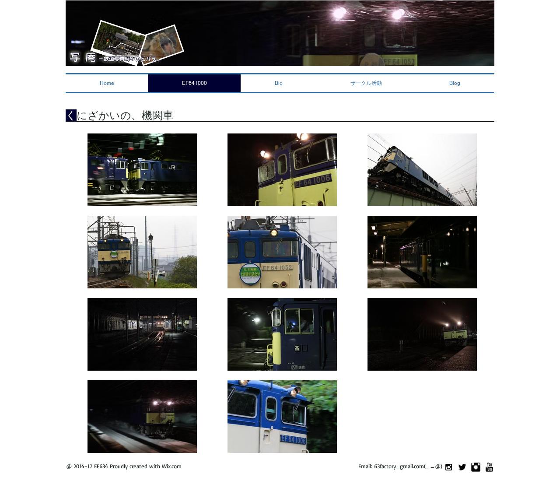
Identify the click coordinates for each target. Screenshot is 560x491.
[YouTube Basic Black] (489, 467)
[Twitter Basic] (462, 467)
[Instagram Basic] (475, 467)
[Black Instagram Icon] (448, 467)
